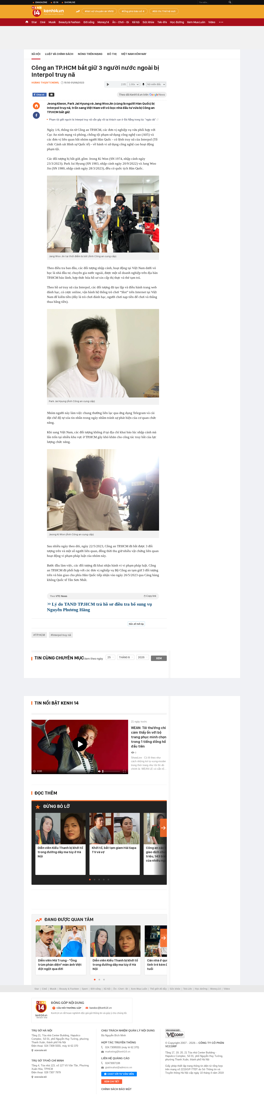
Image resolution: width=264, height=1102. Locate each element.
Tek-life (162, 22)
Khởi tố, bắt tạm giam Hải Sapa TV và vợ (114, 850)
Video (211, 22)
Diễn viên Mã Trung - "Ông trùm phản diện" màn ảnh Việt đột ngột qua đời (60, 964)
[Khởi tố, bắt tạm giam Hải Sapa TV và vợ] (114, 829)
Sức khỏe (148, 22)
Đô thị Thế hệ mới (164, 11)
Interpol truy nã (61, 634)
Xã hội (136, 22)
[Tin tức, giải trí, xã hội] (51, 12)
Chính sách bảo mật (116, 1089)
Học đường (177, 22)
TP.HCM (40, 634)
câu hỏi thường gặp (69, 1008)
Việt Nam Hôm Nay (133, 54)
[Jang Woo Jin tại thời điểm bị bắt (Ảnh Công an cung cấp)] (103, 214)
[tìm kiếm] (230, 2)
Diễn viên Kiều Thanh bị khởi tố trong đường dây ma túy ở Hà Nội (60, 852)
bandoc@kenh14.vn (100, 1008)
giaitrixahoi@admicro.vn (118, 1067)
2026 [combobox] (141, 657)
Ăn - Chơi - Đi (120, 22)
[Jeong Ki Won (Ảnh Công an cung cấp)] (103, 490)
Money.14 (103, 22)
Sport (85, 989)
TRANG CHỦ (27, 22)
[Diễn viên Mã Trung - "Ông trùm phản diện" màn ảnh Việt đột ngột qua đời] (61, 941)
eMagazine (41, 2)
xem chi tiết (111, 1081)
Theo (103, 596)
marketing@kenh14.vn (117, 1051)
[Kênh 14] (41, 1009)
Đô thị (112, 54)
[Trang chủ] (36, 105)
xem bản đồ (40, 1050)
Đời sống (88, 22)
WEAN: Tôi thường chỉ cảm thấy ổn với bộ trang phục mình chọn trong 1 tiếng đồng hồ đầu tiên (148, 737)
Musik (52, 22)
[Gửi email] (51, 95)
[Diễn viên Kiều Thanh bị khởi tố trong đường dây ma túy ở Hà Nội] (60, 829)
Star (34, 22)
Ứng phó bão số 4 (133, 11)
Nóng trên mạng (90, 54)
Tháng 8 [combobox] (124, 657)
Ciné (42, 22)
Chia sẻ (40, 94)
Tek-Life (187, 989)
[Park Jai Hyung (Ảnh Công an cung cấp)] (103, 353)
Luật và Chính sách (59, 54)
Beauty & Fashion (69, 22)
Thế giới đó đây (158, 989)
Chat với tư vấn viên (120, 1074)
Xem (159, 658)
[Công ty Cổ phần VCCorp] (175, 1033)
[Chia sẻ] (36, 115)
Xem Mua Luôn (196, 22)
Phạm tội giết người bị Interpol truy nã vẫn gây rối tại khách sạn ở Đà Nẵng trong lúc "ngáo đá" (103, 119)
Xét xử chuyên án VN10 (100, 11)
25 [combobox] (109, 657)
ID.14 (55, 2)
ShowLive (69, 2)
